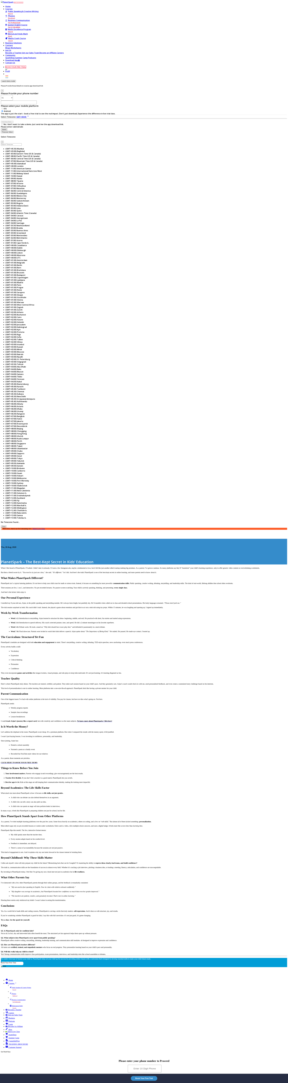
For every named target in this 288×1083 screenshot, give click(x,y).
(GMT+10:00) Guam (13, 473)
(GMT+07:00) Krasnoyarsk (16, 423)
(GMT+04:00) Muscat (14, 371)
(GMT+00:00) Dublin (13, 248)
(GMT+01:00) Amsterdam (16, 260)
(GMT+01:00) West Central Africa (19, 305)
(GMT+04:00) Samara (14, 374)
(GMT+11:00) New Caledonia (17, 490)
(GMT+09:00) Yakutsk (14, 461)
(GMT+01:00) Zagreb (14, 307)
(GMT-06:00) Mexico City (16, 196)
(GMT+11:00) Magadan (15, 488)
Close (4, 526)
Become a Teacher (13, 53)
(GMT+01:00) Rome (13, 290)
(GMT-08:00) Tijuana (14, 181)
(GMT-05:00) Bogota (14, 203)
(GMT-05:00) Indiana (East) (16, 205)
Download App (11, 60)
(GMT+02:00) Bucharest (15, 314)
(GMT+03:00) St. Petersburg (17, 359)
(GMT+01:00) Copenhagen (16, 277)
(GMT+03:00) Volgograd (15, 362)
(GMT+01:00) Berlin (13, 265)
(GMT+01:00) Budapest (15, 275)
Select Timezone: (8, 117)
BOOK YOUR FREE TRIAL (18, 2)
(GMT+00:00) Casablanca (16, 245)
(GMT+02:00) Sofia (13, 337)
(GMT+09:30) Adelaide (15, 463)
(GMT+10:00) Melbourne (16, 478)
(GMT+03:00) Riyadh (14, 357)
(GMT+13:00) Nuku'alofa (15, 513)
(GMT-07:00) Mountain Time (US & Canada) (24, 161)
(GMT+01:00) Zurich (13, 310)
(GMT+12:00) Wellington (16, 508)
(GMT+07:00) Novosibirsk (16, 426)
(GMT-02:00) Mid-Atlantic (16, 238)
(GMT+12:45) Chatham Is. (16, 510)
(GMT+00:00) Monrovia (15, 255)
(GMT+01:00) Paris (13, 285)
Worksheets (16, 48)
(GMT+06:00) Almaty (14, 404)
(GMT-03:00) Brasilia (14, 228)
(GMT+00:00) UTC (13, 258)
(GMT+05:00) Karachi (14, 386)
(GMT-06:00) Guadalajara (16, 193)
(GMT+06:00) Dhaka (13, 409)
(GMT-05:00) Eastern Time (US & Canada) (23, 153)
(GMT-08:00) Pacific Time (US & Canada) (22, 156)
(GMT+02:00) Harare (14, 319)
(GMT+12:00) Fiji (12, 500)
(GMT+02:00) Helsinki (14, 322)
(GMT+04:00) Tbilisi (13, 376)
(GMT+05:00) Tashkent (15, 389)
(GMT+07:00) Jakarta (14, 421)
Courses (8, 9)
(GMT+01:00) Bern (13, 267)
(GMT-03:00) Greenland (15, 233)
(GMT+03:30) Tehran (14, 364)
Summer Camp (21, 58)
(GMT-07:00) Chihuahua (15, 186)
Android (7, 111)
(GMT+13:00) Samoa (14, 515)
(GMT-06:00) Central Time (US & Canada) (23, 158)
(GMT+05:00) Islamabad (15, 163)
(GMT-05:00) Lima (12, 208)
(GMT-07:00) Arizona (14, 183)
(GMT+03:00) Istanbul (14, 344)
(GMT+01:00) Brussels (14, 272)
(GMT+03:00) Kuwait (14, 347)
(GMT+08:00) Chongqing (15, 431)
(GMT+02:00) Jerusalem (15, 324)
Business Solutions (13, 43)
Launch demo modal (8, 81)
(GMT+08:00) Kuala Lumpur (17, 438)
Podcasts (32, 58)
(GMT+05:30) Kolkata (14, 394)
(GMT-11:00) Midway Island (17, 173)
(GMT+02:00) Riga (13, 334)
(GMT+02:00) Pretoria (14, 332)
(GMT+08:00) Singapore (15, 443)
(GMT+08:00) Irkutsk (14, 436)
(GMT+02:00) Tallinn (14, 339)
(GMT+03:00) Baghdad (15, 151)
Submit (4, 129)
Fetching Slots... (7, 122)
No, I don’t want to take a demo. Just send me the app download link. (34, 124)
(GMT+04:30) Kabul (13, 381)
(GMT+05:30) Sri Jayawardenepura (20, 399)
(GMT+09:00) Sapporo (14, 453)
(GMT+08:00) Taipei (13, 446)
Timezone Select (7, 132)
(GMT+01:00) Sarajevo (15, 292)
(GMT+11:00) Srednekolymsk (17, 495)
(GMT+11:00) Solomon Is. (16, 493)
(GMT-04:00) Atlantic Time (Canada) (21, 213)
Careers (60, 53)
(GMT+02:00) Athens (14, 312)
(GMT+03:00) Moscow (14, 352)
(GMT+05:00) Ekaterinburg (16, 384)
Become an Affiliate (48, 53)
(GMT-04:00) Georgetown (16, 218)
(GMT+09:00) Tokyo (13, 458)
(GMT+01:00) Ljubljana (15, 280)
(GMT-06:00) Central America (18, 191)
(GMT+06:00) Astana (14, 406)
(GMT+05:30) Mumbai (14, 149)
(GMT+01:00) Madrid (14, 282)
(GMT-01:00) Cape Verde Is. (17, 243)
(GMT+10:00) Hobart (14, 476)
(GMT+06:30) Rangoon (15, 414)
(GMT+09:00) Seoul (13, 456)
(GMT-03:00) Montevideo (16, 235)
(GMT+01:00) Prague (14, 287)
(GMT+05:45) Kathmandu (16, 401)
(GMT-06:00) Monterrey (15, 198)
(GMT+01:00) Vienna (14, 300)
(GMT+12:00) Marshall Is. (16, 505)
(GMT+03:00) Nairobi (14, 354)
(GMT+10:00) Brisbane (15, 468)
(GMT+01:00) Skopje (14, 295)
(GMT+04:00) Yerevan (14, 379)
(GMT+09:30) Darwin (14, 466)
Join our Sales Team (30, 53)
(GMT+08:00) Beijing (14, 428)
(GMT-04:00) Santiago (14, 223)
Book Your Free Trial (8, 963)
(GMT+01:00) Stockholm (15, 297)
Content (9, 45)
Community (10, 55)
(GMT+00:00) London (14, 166)
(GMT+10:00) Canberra (15, 471)
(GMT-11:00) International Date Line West (23, 171)
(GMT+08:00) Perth (13, 441)
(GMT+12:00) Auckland (15, 498)
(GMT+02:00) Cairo (13, 317)
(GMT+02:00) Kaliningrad (16, 327)
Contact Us (10, 62)
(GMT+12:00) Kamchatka (16, 503)
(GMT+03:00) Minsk (13, 349)
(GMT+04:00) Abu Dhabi (15, 367)
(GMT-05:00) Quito (13, 210)
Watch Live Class (38, 529)
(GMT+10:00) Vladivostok (16, 485)
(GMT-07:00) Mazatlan (15, 188)
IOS (5, 108)
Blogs (8, 48)
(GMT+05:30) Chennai (14, 391)
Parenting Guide (8, 543)
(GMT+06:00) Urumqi (14, 411)
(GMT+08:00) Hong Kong (16, 433)
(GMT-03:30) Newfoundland (17, 225)
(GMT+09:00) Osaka (13, 451)
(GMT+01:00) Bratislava (15, 270)
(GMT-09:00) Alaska (13, 178)
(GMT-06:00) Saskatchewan (17, 201)
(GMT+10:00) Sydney (14, 483)
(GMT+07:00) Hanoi (13, 419)
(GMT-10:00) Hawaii (13, 176)
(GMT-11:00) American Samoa (18, 168)
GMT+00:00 (22, 117)
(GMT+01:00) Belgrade (15, 262)
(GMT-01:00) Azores (14, 240)
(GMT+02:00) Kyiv (13, 329)
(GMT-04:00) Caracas (14, 215)
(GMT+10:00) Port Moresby (17, 480)
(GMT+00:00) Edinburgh (15, 250)
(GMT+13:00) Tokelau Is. (15, 518)
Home (8, 6)
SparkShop (10, 58)
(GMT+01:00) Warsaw (14, 302)
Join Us (8, 50)
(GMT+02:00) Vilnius (14, 342)
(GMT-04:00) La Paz (13, 220)
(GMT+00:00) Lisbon (14, 253)
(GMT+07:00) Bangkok (15, 416)
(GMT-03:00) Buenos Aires (16, 230)
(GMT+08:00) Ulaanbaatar (16, 448)
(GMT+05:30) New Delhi (15, 396)
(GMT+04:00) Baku (13, 369)
